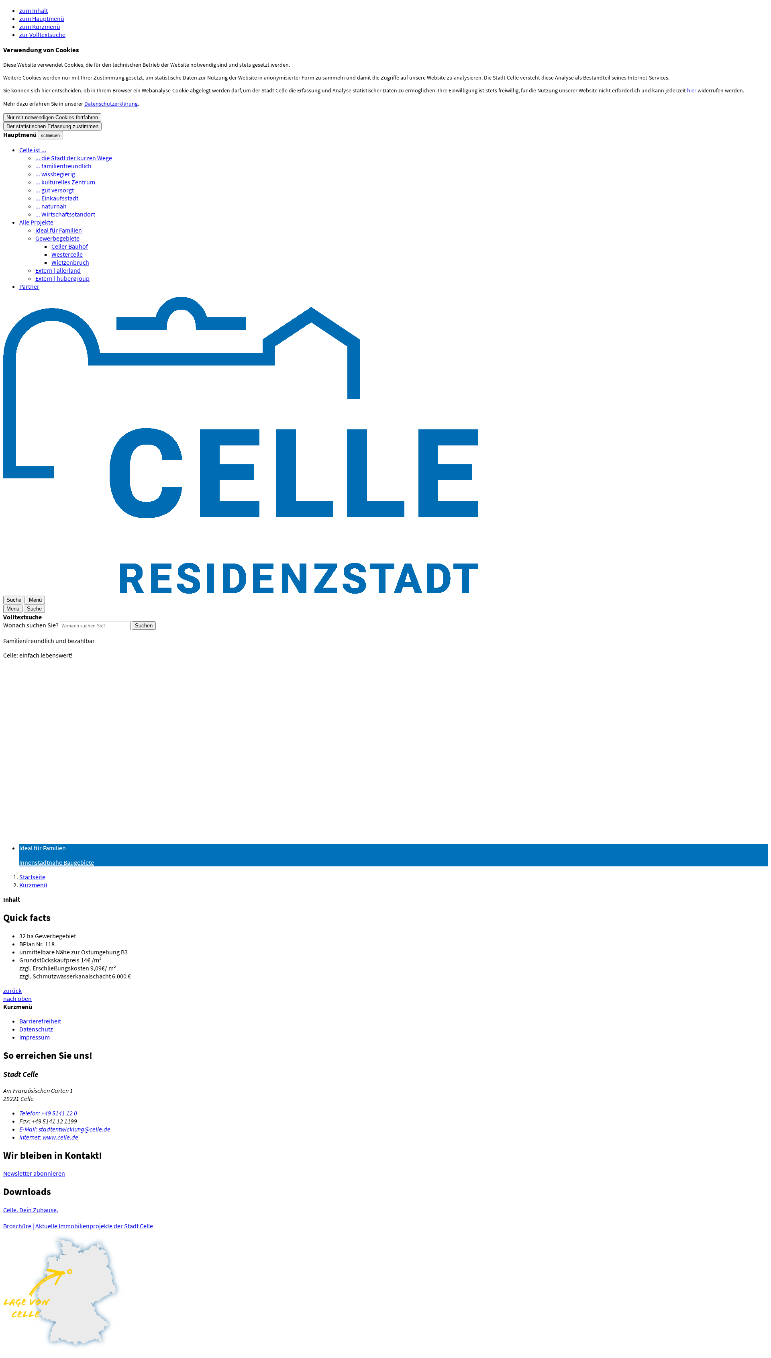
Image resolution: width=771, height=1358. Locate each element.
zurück (12, 990)
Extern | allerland (58, 270)
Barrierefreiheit (40, 1021)
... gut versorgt (54, 190)
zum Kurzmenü (39, 26)
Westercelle (67, 254)
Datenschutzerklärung (111, 103)
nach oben (17, 999)
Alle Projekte (36, 222)
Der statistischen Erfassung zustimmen (52, 126)
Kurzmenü (33, 885)
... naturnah (51, 206)
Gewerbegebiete (57, 238)
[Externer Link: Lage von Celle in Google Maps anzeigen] (385, 1292)
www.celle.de (48, 1137)
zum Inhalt (33, 10)
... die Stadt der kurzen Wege (73, 158)
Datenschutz (36, 1029)
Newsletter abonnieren (34, 1173)
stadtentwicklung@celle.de (64, 1129)
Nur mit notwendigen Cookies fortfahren (52, 117)
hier (691, 90)
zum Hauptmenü (41, 18)
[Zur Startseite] (240, 591)
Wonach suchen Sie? (31, 625)
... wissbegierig (55, 174)
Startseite (32, 877)
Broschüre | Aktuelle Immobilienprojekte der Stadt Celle (78, 1226)
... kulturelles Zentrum (65, 182)
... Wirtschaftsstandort (65, 214)
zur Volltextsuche (42, 35)
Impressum (34, 1037)
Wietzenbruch (70, 262)
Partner (29, 286)
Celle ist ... (32, 150)
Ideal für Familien (58, 230)
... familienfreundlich (63, 166)
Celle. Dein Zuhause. (30, 1210)
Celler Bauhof (69, 246)
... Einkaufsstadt (56, 198)
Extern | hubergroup (62, 278)
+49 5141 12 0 (48, 1113)
